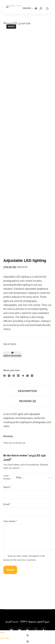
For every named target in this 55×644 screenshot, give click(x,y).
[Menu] (47, 8)
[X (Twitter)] (9, 376)
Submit (10, 569)
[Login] (41, 8)
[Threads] (32, 376)
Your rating (7, 477)
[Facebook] (4, 376)
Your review (10, 521)
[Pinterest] (14, 376)
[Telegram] (23, 376)
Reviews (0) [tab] (27, 401)
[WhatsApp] (27, 376)
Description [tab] (27, 391)
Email (7, 504)
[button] (28, 8)
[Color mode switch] (36, 8)
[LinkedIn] (18, 376)
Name (7, 487)
